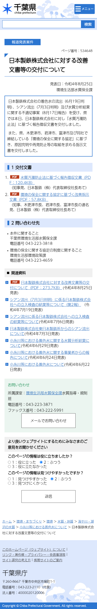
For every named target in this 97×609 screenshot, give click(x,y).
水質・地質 (65, 521)
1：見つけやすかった (29, 479)
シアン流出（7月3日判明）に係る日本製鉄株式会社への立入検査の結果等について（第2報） (50, 302)
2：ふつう (52, 462)
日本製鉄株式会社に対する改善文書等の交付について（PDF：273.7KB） (50, 285)
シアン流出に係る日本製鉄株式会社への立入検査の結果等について (49, 319)
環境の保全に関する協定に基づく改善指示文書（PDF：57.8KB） (49, 197)
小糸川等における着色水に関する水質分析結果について (49, 343)
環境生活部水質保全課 (44, 393)
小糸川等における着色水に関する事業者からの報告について (49, 355)
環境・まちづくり (29, 521)
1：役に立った (24, 462)
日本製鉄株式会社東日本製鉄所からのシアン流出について (49, 331)
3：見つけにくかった (29, 483)
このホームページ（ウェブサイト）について (33, 549)
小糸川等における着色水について (37, 364)
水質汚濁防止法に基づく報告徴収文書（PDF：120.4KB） (50, 180)
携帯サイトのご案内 (48, 559)
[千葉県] (19, 9)
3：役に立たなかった (29, 466)
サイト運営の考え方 (16, 559)
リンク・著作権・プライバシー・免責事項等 (33, 554)
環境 (49, 521)
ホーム (7, 521)
